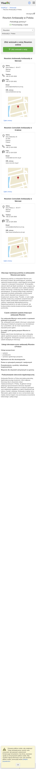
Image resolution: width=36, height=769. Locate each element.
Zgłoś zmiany (8, 120)
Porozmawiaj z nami (20, 25)
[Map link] (18, 107)
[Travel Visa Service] (5, 2)
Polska (8, 33)
